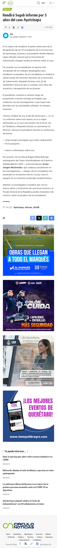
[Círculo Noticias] (10, 3)
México (7, 9)
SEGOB (36, 207)
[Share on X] (14, 27)
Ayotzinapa (19, 207)
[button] (5, 3)
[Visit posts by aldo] (6, 35)
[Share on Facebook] (9, 27)
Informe (28, 207)
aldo (11, 34)
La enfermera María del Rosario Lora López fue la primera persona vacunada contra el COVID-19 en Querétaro (25, 487)
